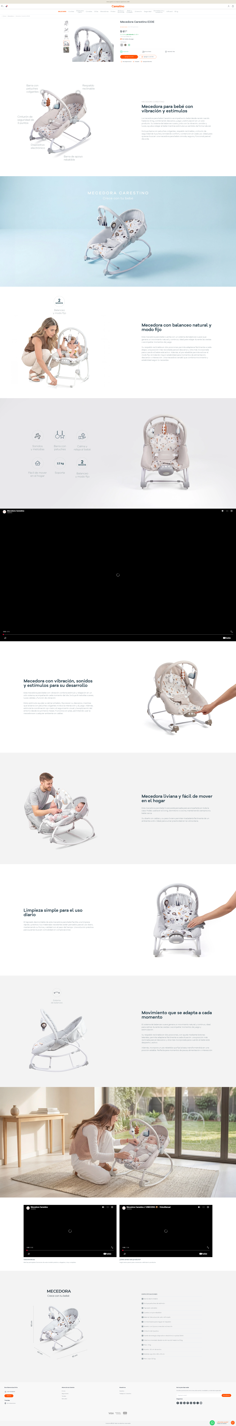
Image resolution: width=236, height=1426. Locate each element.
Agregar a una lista (148, 56)
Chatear (9, 1395)
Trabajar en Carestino (125, 1393)
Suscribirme (226, 1395)
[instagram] (181, 1403)
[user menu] (228, 6)
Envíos (63, 1391)
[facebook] (177, 1403)
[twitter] (197, 1403)
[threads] (191, 1403)
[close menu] (2, 6)
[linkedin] (184, 1403)
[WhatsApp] (212, 1422)
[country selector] (6, 6)
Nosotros (121, 1391)
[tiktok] (194, 1403)
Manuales (64, 1398)
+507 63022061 (11, 1391)
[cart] (233, 6)
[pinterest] (187, 1403)
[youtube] (201, 1403)
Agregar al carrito (129, 56)
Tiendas (64, 1396)
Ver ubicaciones (11, 1403)
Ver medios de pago (128, 39)
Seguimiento (65, 1393)
